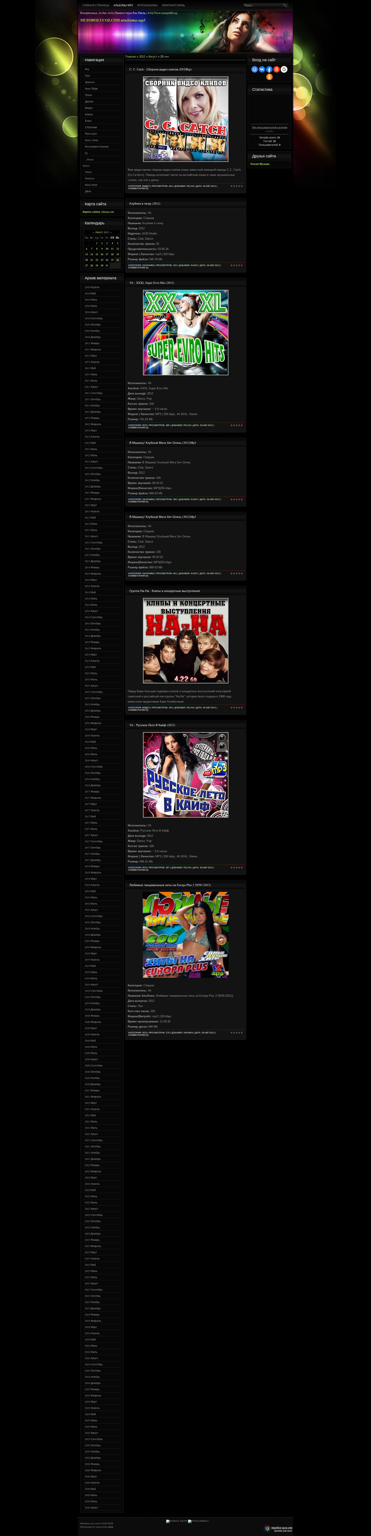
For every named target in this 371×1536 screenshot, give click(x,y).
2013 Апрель (92, 511)
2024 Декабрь (93, 1383)
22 (97, 260)
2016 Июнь (91, 748)
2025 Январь (92, 1389)
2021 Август (91, 1134)
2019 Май (90, 965)
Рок (87, 69)
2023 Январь (92, 1239)
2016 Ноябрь (92, 779)
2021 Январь (92, 1090)
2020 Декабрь (93, 1084)
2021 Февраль (93, 1096)
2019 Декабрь (93, 1009)
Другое (89, 101)
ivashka (188, 1032)
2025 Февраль (93, 1395)
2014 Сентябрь (94, 617)
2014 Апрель (92, 586)
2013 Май (90, 517)
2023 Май (90, 1264)
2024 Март (91, 1327)
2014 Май (90, 592)
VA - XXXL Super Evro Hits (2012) (151, 283)
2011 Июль (91, 380)
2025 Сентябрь (94, 1439)
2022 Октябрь (93, 1221)
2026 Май (90, 1488)
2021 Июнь (91, 1121)
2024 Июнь (91, 1345)
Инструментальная (97, 146)
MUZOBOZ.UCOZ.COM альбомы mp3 (112, 20)
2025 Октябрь (93, 1445)
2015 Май (90, 667)
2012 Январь (92, 418)
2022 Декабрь (93, 1233)
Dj (86, 153)
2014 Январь (92, 567)
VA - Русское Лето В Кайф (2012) (152, 725)
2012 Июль (91, 455)
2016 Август (91, 760)
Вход (174, 13)
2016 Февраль (93, 723)
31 (107, 265)
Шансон (90, 82)
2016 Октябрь (93, 772)
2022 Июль (91, 1202)
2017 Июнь (91, 822)
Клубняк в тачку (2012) (144, 203)
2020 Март (91, 1028)
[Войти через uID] (254, 69)
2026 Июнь (91, 1495)
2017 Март (91, 804)
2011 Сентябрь (94, 393)
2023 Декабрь (93, 1308)
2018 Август (91, 909)
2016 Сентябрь (94, 766)
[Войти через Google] (284, 69)
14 (91, 254)
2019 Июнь (91, 972)
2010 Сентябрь (94, 318)
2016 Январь (92, 716)
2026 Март (91, 1476)
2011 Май (90, 368)
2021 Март (91, 1102)
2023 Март (91, 1252)
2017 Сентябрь (94, 841)
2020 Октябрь (93, 1071)
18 (112, 254)
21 (91, 260)
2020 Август (91, 1059)
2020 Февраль (93, 1021)
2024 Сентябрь (94, 1364)
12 (117, 249)
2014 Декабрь (93, 635)
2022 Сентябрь (94, 1215)
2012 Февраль (93, 424)
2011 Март (91, 355)
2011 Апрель (92, 361)
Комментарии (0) (138, 188)
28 (91, 265)
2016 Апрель (92, 735)
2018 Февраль (93, 872)
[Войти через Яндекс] (276, 69)
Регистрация (162, 13)
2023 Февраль (93, 1246)
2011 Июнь (91, 374)
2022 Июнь (91, 1196)
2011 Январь (92, 343)
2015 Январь (92, 642)
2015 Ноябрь (92, 704)
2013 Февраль (93, 498)
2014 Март (91, 579)
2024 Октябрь (93, 1370)
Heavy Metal (91, 140)
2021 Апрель (92, 1109)
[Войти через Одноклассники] (269, 77)
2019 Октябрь (93, 997)
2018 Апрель (92, 885)
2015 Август (91, 685)
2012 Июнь (91, 449)
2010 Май (90, 293)
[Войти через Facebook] (269, 69)
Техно (88, 95)
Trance (88, 171)
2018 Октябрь (93, 922)
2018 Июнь (91, 897)
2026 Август (91, 1507)
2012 (142, 56)
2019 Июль (91, 978)
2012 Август (91, 461)
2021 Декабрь (93, 1158)
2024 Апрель (92, 1333)
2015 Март (91, 654)
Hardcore (89, 178)
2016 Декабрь (93, 785)
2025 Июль (91, 1426)
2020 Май (90, 1040)
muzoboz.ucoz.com (277, 1529)
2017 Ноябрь (92, 853)
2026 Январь (92, 1464)
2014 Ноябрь (92, 629)
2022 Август (91, 1208)
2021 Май (90, 1115)
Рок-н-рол (91, 133)
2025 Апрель (92, 1408)
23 (102, 260)
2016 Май (90, 741)
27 (86, 265)
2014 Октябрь (93, 623)
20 (86, 260)
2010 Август (91, 312)
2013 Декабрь (93, 561)
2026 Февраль (93, 1470)
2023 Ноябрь (92, 1302)
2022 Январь (92, 1165)
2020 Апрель (92, 1034)
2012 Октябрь (93, 474)
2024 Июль (91, 1352)
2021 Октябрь (93, 1146)
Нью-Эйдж (91, 88)
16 (102, 254)
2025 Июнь (91, 1420)
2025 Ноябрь (92, 1451)
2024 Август (91, 1358)
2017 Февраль (93, 797)
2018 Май (90, 891)
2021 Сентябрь (94, 1140)
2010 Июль (91, 305)
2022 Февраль (93, 1171)
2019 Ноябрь (92, 1003)
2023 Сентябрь (94, 1289)
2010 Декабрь (93, 337)
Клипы (89, 114)
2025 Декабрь (93, 1457)
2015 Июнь (91, 673)
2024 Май (90, 1339)
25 (112, 260)
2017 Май (90, 816)
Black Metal (91, 184)
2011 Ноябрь (92, 405)
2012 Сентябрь (94, 467)
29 (97, 265)
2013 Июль (91, 530)
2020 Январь (92, 1015)
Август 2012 (102, 232)
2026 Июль (91, 1501)
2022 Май (90, 1190)
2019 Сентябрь (94, 990)
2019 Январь (92, 941)
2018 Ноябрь (92, 928)
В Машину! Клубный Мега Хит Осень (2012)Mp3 (162, 443)
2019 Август (91, 984)
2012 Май (90, 442)
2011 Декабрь (93, 411)
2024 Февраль (93, 1320)
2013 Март (91, 505)
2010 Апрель (92, 287)
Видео (89, 107)
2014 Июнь (91, 598)
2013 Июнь (91, 523)
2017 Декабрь (93, 860)
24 (107, 260)
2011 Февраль (93, 349)
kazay (194, 265)
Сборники (91, 127)
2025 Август (91, 1432)
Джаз (88, 191)
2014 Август (91, 611)
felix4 (190, 186)
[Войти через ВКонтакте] (262, 69)
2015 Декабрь (93, 710)
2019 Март (91, 953)
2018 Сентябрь (94, 916)
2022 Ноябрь (92, 1227)
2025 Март (91, 1401)
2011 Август (91, 386)
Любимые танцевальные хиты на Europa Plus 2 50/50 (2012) (170, 885)
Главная (130, 56)
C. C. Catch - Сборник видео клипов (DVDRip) (160, 69)
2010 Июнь (91, 299)
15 (97, 254)
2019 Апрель (92, 959)
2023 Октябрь (93, 1295)
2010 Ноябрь (92, 330)
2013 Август (91, 536)
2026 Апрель (92, 1482)
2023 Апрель (92, 1258)
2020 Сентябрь (94, 1065)
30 (102, 265)
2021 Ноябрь (92, 1152)
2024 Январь (92, 1314)
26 (117, 260)
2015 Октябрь (93, 698)
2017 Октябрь (93, 847)
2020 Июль (91, 1053)
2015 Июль (91, 679)
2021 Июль (91, 1127)
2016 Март (91, 729)
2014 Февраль (93, 573)
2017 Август (91, 835)
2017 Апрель (92, 810)
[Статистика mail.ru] (198, 1521)
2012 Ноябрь (92, 480)
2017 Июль (91, 828)
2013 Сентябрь (94, 542)
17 (107, 254)
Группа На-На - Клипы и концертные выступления (164, 591)
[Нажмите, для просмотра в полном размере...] (186, 161)
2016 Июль (91, 754)
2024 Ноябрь (92, 1376)
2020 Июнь (91, 1046)
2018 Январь (92, 866)
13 (86, 254)
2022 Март (91, 1177)
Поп (87, 75)
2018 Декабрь (93, 934)
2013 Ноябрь (92, 555)
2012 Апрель (92, 436)
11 (112, 249)
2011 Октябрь (93, 399)
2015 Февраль (93, 648)
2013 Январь (92, 492)
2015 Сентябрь (94, 691)
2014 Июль (91, 604)
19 (117, 254)
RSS (150, 13)
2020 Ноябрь (92, 1078)
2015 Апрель (92, 660)
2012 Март (91, 430)
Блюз (88, 120)
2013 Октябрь (93, 548)
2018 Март (91, 878)
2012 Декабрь (93, 486)
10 (107, 249)
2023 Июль (91, 1277)
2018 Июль (91, 903)
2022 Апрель (92, 1183)
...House (89, 159)
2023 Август (91, 1283)
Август (152, 56)
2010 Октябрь (93, 324)
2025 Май (90, 1414)
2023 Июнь (91, 1271)
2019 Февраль (93, 947)
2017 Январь (92, 791)
